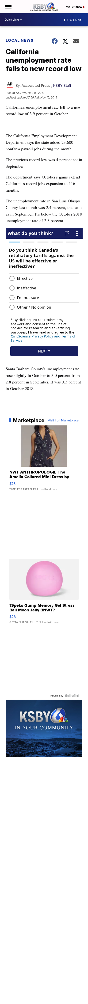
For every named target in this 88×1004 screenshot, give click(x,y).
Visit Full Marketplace (63, 420)
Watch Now (74, 6)
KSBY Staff (62, 85)
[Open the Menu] (8, 6)
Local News (20, 40)
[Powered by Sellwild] (72, 695)
